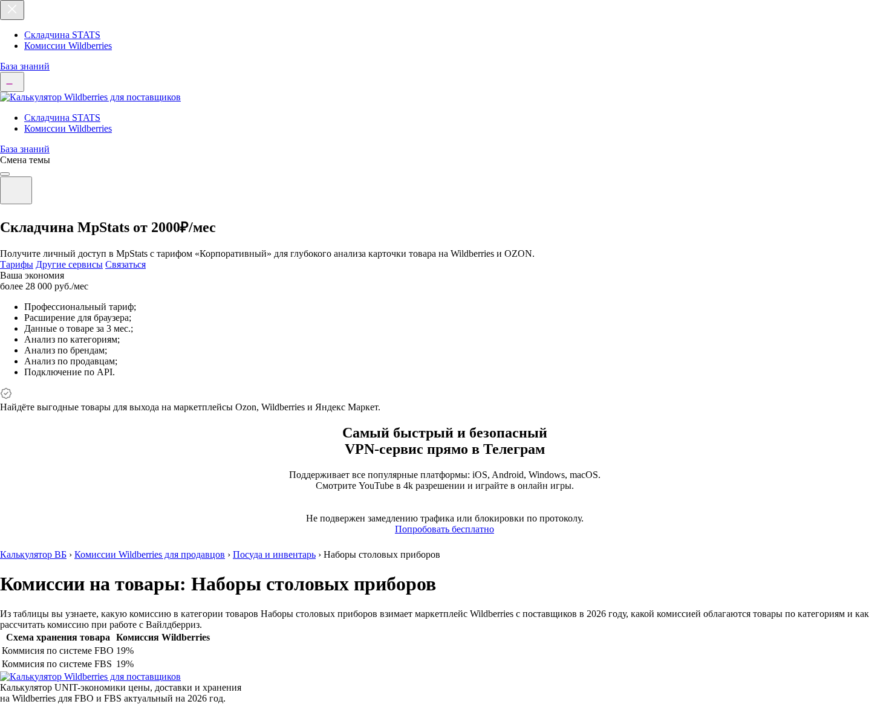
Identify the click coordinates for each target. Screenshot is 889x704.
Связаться (125, 264)
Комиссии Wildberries (68, 45)
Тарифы (16, 264)
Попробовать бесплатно (444, 529)
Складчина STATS (62, 35)
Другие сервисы (69, 264)
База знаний (25, 66)
